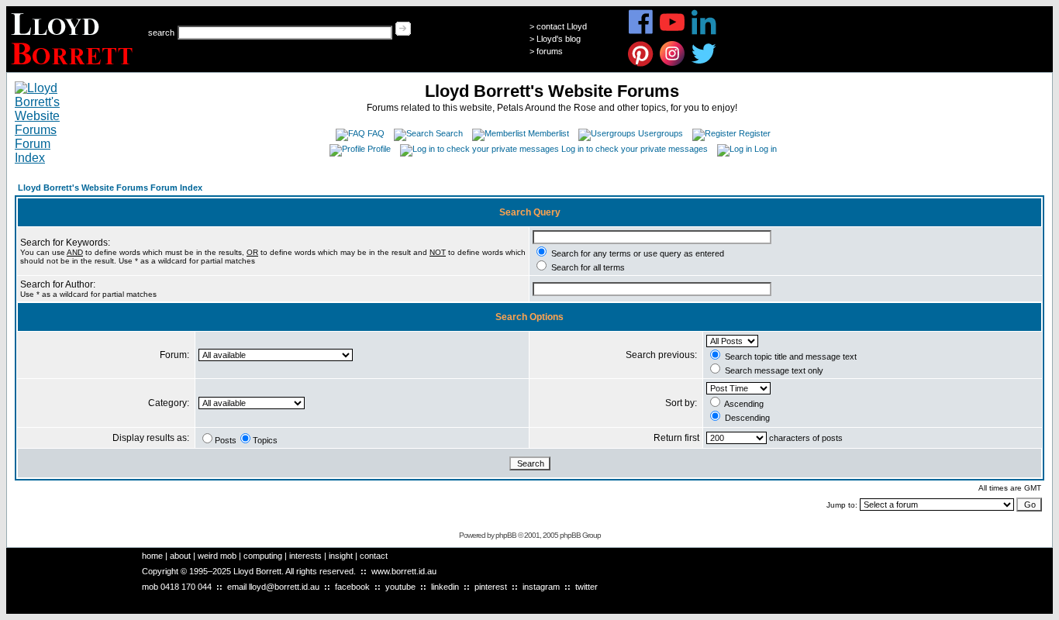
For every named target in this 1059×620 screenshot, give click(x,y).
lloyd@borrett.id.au (284, 586)
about (180, 555)
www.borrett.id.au (403, 571)
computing (262, 555)
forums (549, 51)
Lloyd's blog (558, 38)
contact (374, 555)
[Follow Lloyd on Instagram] (672, 64)
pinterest (490, 586)
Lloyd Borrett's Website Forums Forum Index (110, 187)
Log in (765, 148)
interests (305, 555)
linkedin (445, 586)
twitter (586, 586)
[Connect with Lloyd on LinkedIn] (704, 32)
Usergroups (660, 133)
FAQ (376, 133)
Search (449, 133)
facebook (352, 586)
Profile (379, 148)
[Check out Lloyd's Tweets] (704, 64)
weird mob (217, 555)
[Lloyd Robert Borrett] (74, 67)
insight (341, 555)
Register (755, 133)
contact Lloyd (561, 26)
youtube (400, 586)
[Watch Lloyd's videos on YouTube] (672, 32)
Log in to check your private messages (634, 148)
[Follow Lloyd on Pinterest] (640, 64)
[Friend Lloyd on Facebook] (640, 32)
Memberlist (548, 133)
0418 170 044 (186, 586)
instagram (541, 586)
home (152, 555)
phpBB (505, 535)
